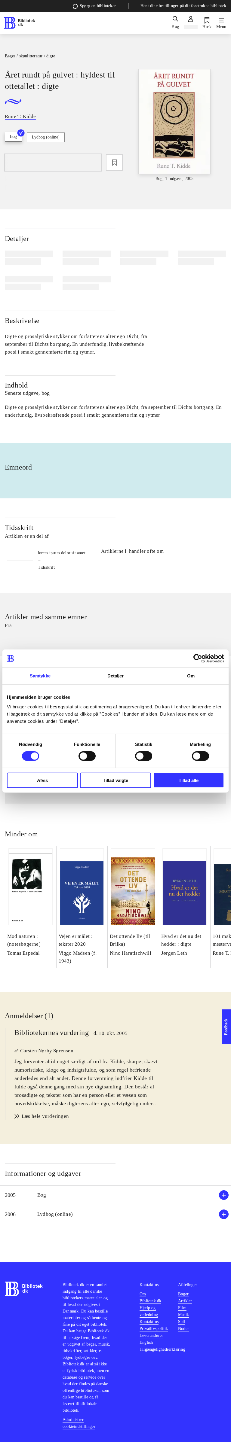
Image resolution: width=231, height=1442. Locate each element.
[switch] (87, 756)
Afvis (42, 780)
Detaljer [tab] (115, 675)
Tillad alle (189, 780)
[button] (115, 1195)
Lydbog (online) (46, 137)
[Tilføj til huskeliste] (114, 162)
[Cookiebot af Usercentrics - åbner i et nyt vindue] (197, 658)
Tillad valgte (115, 780)
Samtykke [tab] (40, 675)
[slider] (174, 125)
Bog (13, 136)
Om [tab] (191, 675)
